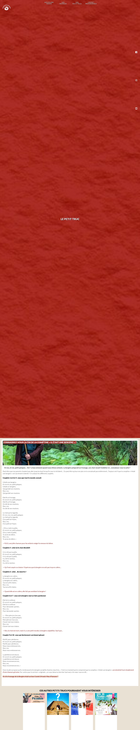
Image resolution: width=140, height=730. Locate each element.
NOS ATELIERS (49, 2)
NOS (63, 2)
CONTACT (91, 2)
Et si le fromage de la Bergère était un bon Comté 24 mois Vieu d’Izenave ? (30, 676)
